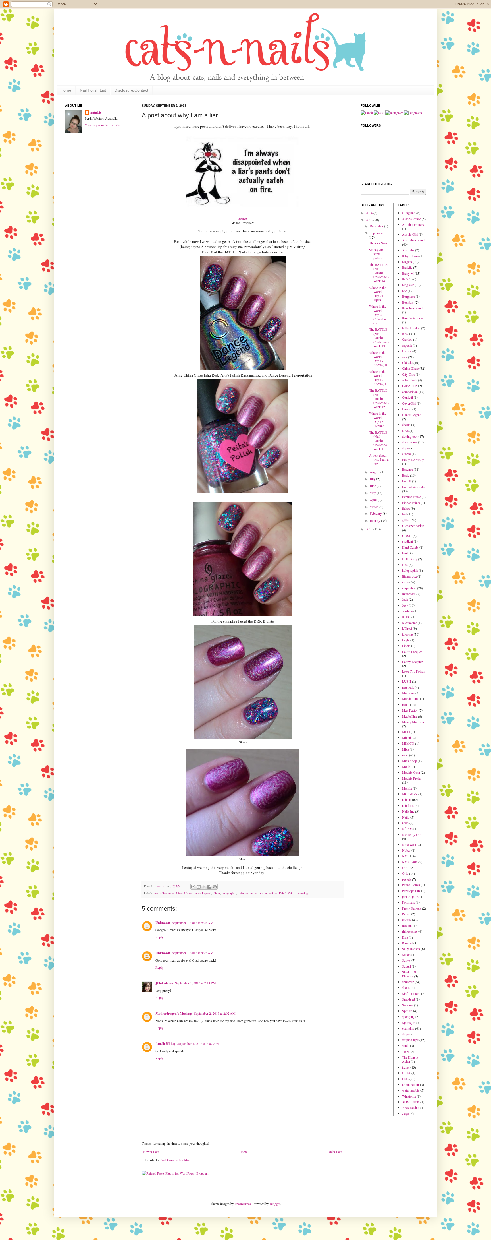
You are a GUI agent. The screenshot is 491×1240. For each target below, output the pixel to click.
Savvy (406, 960)
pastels (406, 879)
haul (405, 553)
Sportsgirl (408, 1022)
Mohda (407, 788)
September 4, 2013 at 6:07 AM (198, 1043)
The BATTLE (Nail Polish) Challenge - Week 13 (379, 337)
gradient (407, 541)
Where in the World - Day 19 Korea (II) (378, 358)
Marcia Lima (410, 698)
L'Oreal (407, 628)
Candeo (407, 339)
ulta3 (405, 1078)
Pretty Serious (411, 908)
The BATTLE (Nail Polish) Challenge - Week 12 (379, 398)
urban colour (410, 1084)
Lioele (406, 645)
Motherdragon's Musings (173, 1013)
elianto (406, 453)
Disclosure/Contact (131, 90)
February (376, 513)
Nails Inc (408, 811)
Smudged (408, 999)
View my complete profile (102, 125)
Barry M (408, 273)
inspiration (252, 893)
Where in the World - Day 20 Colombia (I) (377, 314)
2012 (369, 529)
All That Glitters (413, 224)
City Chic (408, 374)
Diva (405, 430)
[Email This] (193, 887)
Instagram (408, 593)
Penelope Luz (411, 890)
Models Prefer (411, 778)
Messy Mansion (413, 722)
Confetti (407, 397)
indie (241, 893)
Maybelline (409, 716)
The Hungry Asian (410, 1059)
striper (406, 1034)
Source (242, 218)
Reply (159, 937)
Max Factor (410, 710)
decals (406, 424)
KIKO (406, 617)
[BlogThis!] (198, 887)
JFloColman (164, 983)
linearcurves (243, 1203)
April (374, 499)
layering (407, 634)
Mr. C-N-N (409, 793)
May (373, 492)
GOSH (407, 535)
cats (404, 357)
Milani (406, 737)
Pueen (406, 914)
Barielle (407, 267)
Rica (405, 937)
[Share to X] (204, 887)
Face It (406, 481)
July (373, 478)
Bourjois (408, 302)
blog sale (408, 284)
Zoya (405, 1113)
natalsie (162, 886)
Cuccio (406, 409)
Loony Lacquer (412, 661)
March (374, 506)
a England (408, 212)
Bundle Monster (413, 318)
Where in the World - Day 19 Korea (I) (377, 377)
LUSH (406, 681)
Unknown (162, 922)
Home (66, 90)
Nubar (406, 850)
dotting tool (409, 436)
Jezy (405, 605)
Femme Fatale (411, 496)
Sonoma (407, 1005)
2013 (369, 220)
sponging (408, 1016)
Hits (405, 564)
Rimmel (407, 943)
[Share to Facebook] (209, 887)
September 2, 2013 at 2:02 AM (215, 1013)
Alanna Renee (411, 218)
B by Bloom (410, 256)
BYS (405, 333)
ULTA (406, 1072)
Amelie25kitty (165, 1043)
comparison (410, 391)
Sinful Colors (411, 993)
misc (405, 755)
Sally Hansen (411, 948)
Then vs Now (378, 243)
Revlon (407, 925)
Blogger (275, 1203)
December (377, 226)
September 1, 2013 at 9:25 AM (192, 922)
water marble (410, 1090)
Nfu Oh (407, 828)
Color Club (409, 385)
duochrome (409, 442)
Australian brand (164, 893)
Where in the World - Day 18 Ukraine (377, 419)
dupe (405, 448)
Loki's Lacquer (412, 651)
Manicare (408, 693)
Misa (405, 749)
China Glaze (184, 893)
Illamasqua (409, 576)
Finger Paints (411, 502)
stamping (302, 893)
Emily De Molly (413, 459)
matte (263, 893)
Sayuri (406, 966)
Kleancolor (409, 622)
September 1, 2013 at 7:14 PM (195, 983)
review (406, 919)
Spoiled (407, 1010)
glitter (216, 893)
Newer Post (151, 1151)
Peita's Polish (287, 893)
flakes (406, 508)
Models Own (411, 772)
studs (405, 1045)
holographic (229, 893)
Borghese (408, 296)
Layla (405, 640)
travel (405, 1067)
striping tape (410, 1040)
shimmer (408, 981)
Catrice (406, 351)
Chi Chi (407, 362)
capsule (407, 345)
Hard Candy (410, 547)
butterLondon (411, 328)
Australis (408, 250)
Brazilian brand (412, 308)
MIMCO (408, 743)
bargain (407, 261)
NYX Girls (409, 861)
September (377, 233)
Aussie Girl (410, 234)
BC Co (406, 279)
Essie (405, 475)
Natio (405, 817)
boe (404, 290)
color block (409, 380)
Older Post (335, 1151)
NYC (405, 855)
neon (405, 823)
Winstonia (409, 1096)
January (375, 520)
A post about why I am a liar (378, 459)
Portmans (408, 902)
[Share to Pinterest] (215, 887)
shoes (406, 987)
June (373, 485)
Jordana (407, 611)
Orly (405, 873)
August (375, 472)
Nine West (409, 844)
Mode (406, 766)
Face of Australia (413, 487)
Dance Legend (202, 893)
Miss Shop (409, 761)
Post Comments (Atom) (176, 1160)
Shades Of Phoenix (409, 974)
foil (404, 514)
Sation (406, 954)
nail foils (408, 805)
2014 (369, 212)
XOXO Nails (410, 1102)
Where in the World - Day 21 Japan (377, 293)
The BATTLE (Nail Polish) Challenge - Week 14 (379, 272)
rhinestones (409, 931)
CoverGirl (409, 403)
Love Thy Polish (413, 671)
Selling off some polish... (376, 253)
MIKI (406, 731)
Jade (405, 599)
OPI (405, 867)
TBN (405, 1051)
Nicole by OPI (412, 834)
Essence (407, 469)
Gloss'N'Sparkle (413, 525)
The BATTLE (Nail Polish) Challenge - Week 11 (379, 440)
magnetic (408, 687)
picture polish (411, 896)
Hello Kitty (409, 559)
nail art (273, 893)
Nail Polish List (93, 90)
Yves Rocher (410, 1107)
